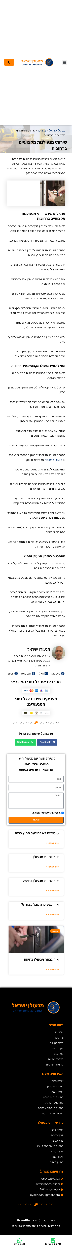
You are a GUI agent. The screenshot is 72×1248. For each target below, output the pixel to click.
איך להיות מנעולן (46, 857)
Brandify (23, 1220)
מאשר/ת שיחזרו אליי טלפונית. (46, 813)
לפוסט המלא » (52, 843)
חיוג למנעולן (53, 1244)
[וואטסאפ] (19, 1240)
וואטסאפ (19, 1244)
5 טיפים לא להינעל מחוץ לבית (37, 833)
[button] (64, 62)
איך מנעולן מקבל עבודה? (40, 904)
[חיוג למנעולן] (53, 1240)
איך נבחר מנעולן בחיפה (41, 959)
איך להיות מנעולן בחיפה (41, 881)
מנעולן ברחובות (53, 460)
